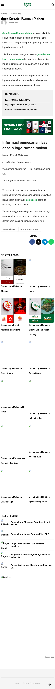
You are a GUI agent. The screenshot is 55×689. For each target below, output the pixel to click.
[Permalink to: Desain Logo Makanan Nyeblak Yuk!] (41, 437)
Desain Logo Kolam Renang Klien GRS (30, 534)
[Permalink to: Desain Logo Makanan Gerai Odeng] (13, 353)
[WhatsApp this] (51, 242)
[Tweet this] (38, 242)
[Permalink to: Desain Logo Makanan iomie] (41, 271)
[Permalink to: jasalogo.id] (4, 22)
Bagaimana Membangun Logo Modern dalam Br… (30, 555)
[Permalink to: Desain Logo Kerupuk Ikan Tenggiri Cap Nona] (13, 440)
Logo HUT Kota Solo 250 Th (17, 100)
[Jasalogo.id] (27, 4)
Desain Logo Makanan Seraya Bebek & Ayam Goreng (39, 330)
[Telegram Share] (45, 242)
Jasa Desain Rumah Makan (17, 33)
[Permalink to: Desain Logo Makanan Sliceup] (13, 271)
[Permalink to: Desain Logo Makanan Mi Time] (13, 392)
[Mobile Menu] (3, 4)
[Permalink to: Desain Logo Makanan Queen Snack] (41, 353)
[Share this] (32, 242)
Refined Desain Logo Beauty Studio (21, 109)
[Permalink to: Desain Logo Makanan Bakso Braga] (13, 482)
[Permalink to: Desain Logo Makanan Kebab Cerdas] (41, 395)
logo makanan (9, 229)
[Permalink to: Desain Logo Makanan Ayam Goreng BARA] (41, 482)
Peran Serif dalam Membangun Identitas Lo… (31, 566)
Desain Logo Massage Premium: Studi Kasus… (30, 523)
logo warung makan (29, 229)
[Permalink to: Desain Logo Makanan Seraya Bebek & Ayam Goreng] (41, 310)
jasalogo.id (32, 199)
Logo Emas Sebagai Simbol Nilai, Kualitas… (27, 545)
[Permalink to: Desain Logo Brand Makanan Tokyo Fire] (13, 310)
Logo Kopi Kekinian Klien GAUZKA (20, 105)
